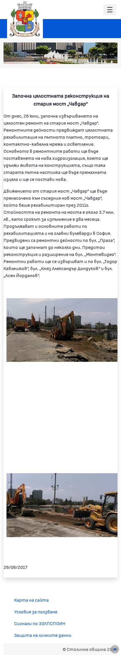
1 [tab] (73, 56)
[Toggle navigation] (109, 10)
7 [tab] (108, 56)
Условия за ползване (35, 611)
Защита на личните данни (42, 635)
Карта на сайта (31, 600)
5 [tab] (97, 56)
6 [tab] (103, 56)
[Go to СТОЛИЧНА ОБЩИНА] (25, 19)
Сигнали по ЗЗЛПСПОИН (39, 623)
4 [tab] (91, 56)
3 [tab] (85, 56)
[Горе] (114, 649)
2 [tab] (79, 56)
